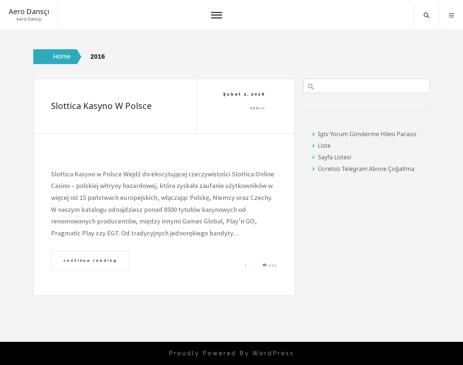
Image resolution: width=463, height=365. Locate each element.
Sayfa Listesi (334, 157)
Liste (324, 146)
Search (426, 15)
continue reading (90, 260)
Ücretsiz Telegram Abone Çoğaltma (366, 169)
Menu (451, 15)
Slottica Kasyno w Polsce (101, 106)
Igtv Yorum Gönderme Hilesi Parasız (367, 134)
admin (258, 108)
